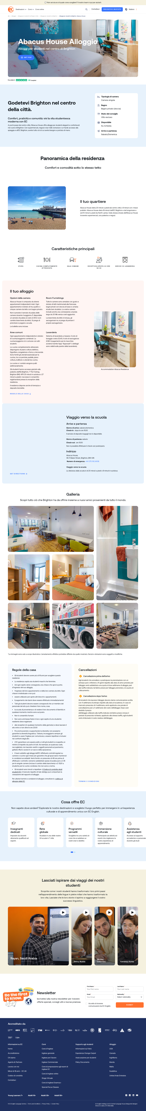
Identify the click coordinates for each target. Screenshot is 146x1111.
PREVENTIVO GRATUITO (112, 9)
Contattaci (12, 1080)
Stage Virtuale (47, 1078)
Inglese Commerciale (50, 1062)
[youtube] (137, 1095)
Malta (111, 1067)
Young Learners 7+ (15, 1095)
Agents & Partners (15, 1062)
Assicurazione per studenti (86, 1058)
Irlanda (112, 1062)
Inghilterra (113, 1058)
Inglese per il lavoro (49, 1058)
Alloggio (14, 16)
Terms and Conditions (34, 1104)
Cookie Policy (55, 1104)
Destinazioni (20, 9)
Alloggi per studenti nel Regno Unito (28, 16)
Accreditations (13, 1053)
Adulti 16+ (32, 1095)
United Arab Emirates (117, 1076)
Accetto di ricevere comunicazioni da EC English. (99, 1004)
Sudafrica (113, 1071)
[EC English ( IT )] (11, 9)
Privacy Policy (46, 1104)
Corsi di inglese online (50, 1074)
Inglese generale (48, 1053)
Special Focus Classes (50, 1087)
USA (111, 1049)
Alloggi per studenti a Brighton (48, 16)
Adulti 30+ (45, 1095)
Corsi (30, 9)
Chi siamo (11, 1058)
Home (9, 16)
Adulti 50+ (58, 1095)
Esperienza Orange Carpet (86, 1053)
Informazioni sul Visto (84, 1049)
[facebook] (130, 1095)
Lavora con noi (13, 1067)
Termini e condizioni (89, 781)
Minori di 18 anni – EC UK (17, 1071)
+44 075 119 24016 (92, 461)
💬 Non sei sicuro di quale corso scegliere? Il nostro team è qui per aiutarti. (73, 2)
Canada (112, 1053)
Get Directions (17, 474)
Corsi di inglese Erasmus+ (51, 1083)
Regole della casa (19, 394)
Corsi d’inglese (47, 1049)
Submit (129, 1005)
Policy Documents (82, 1062)
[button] (86, 9)
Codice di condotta (15, 1076)
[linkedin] (133, 1095)
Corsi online (39, 9)
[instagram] (126, 1095)
